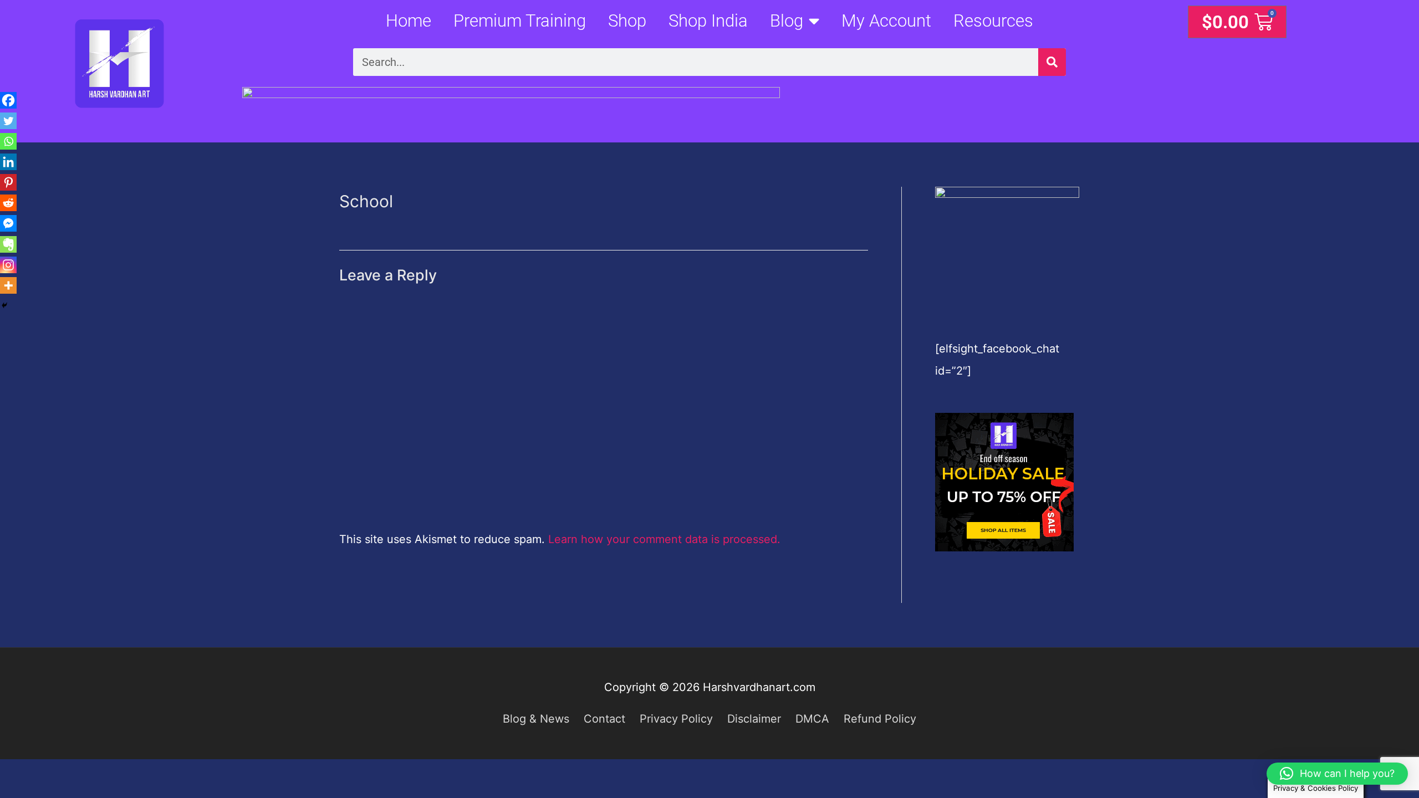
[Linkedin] (8, 162)
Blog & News (536, 718)
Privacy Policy (676, 718)
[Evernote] (8, 244)
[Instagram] (8, 265)
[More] (8, 285)
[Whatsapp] (8, 141)
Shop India (708, 21)
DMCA (812, 718)
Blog (786, 21)
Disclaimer (754, 718)
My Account (886, 21)
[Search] (1052, 62)
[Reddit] (8, 203)
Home (408, 21)
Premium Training (519, 21)
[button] (1337, 774)
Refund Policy (880, 718)
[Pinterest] (8, 182)
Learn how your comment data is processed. (664, 539)
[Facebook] (8, 100)
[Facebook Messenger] (8, 223)
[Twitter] (8, 120)
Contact (604, 718)
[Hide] (4, 305)
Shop (627, 21)
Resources (993, 21)
